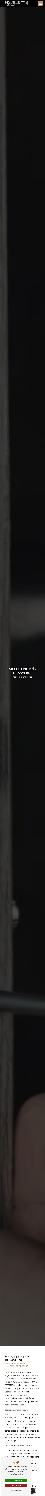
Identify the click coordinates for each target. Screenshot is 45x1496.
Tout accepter (16, 1480)
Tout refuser (16, 1485)
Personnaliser (16, 1490)
